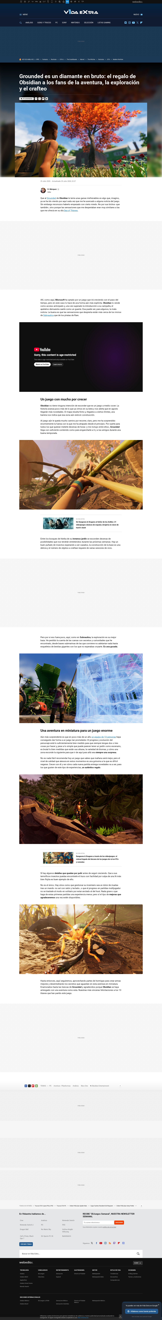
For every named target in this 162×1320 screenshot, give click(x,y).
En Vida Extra (80, 519)
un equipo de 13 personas (104, 737)
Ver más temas (26, 1244)
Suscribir (119, 1222)
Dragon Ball (24, 1229)
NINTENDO (75, 23)
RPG (37, 59)
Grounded (51, 198)
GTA (108, 59)
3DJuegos (41, 1273)
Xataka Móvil (24, 1277)
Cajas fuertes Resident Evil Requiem (101, 1206)
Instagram (129, 22)
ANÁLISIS (29, 23)
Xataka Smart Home (26, 1283)
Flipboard (141, 22)
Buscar (138, 1254)
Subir (136, 1263)
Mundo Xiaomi (24, 1286)
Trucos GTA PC (61, 1206)
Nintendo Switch (68, 1220)
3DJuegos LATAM (43, 1300)
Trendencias (114, 1273)
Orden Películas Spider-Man (78, 1206)
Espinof (58, 1277)
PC (56, 23)
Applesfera (23, 1280)
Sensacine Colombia (62, 1304)
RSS (110, 1243)
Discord (125, 22)
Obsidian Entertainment (100, 1086)
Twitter (137, 22)
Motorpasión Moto (98, 1277)
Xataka (22, 1273)
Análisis (76, 1086)
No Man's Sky (46, 1229)
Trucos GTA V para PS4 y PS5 (44, 1206)
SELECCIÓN (88, 23)
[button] (53, 189)
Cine (21, 1220)
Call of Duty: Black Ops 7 (27, 1237)
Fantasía (45, 59)
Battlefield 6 (66, 1236)
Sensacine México (62, 1300)
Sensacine (59, 1273)
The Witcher (91, 59)
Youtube (133, 22)
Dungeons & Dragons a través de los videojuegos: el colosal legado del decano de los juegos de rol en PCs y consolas (97, 859)
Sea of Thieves (71, 210)
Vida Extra (81, 11)
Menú (25, 14)
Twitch (114, 1243)
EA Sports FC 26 (47, 1236)
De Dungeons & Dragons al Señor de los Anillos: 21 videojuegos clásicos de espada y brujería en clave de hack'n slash (97, 525)
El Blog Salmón (133, 1273)
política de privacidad (109, 1227)
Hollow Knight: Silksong (67, 1230)
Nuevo (136, 14)
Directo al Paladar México (79, 1301)
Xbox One (84, 1086)
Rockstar (54, 59)
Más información (83, 1317)
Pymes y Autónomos (134, 1277)
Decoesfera (114, 1277)
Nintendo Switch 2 (26, 1225)
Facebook (36, 98)
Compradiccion (115, 1280)
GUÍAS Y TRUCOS (44, 23)
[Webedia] (26, 1262)
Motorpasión (96, 1273)
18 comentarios (28, 98)
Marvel (82, 59)
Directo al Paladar (79, 1273)
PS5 (63, 1225)
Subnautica (48, 315)
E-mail (46, 98)
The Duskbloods (72, 59)
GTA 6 (61, 59)
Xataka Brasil (24, 1304)
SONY (64, 23)
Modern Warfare (118, 59)
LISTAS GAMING (104, 23)
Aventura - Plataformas (62, 1086)
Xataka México (24, 1300)
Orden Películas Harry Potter (125, 1206)
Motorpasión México (98, 1300)
